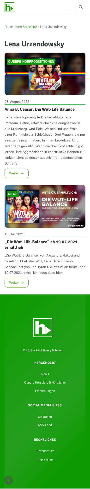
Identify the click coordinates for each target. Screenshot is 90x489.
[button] (8, 480)
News (13, 226)
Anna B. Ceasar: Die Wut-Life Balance (40, 115)
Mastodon (45, 472)
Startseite (30, 28)
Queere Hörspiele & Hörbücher (45, 434)
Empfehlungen (45, 444)
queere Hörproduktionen (31, 66)
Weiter (14, 203)
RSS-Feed (45, 481)
